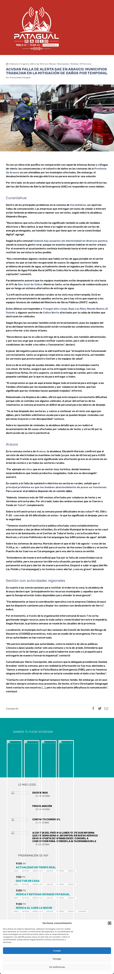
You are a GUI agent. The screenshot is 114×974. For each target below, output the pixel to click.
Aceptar (57, 950)
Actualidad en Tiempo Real (36, 867)
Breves (52, 64)
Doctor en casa (27, 881)
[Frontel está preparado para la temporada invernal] (14, 755)
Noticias (74, 64)
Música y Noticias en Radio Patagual (43, 894)
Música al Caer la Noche (34, 908)
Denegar (57, 959)
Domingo (82, 911)
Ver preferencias (57, 967)
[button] (109, 923)
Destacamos (63, 64)
